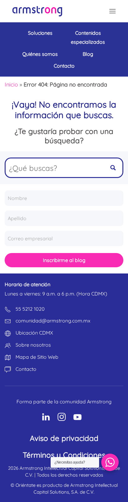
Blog (88, 54)
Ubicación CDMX (34, 333)
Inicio (11, 84)
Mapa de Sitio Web (37, 357)
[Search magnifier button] (113, 167)
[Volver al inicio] (37, 11)
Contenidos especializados (88, 37)
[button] (112, 11)
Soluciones (40, 33)
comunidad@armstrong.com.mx (53, 321)
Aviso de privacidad (64, 438)
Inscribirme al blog (64, 260)
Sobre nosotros (33, 345)
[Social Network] (46, 416)
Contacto (64, 66)
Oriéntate (25, 485)
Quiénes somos (40, 54)
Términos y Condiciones (64, 455)
